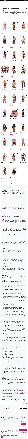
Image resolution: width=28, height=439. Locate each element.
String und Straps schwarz (13, 118)
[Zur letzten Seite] (16, 183)
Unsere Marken (10, 416)
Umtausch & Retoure (10, 417)
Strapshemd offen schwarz (4, 118)
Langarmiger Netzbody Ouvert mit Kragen (4, 31)
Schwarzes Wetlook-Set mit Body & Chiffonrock (13, 177)
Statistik (7, 437)
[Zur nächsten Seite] (15, 183)
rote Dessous (19, 292)
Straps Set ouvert (22, 60)
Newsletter (16, 419)
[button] (24, 2)
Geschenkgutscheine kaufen (3, 418)
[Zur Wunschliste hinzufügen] (8, 22)
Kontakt (16, 417)
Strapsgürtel (13, 261)
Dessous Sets (4, 220)
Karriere (2, 420)
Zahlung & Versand (10, 418)
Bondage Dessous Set (13, 162)
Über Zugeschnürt (3, 416)
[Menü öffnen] (1, 5)
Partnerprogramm (3, 419)
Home (19, 403)
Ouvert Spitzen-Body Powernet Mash (3, 89)
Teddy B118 (2, 60)
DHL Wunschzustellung (13, 437)
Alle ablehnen (23, 430)
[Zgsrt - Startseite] (5, 408)
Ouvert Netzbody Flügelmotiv (14, 60)
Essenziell (3, 437)
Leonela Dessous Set (12, 31)
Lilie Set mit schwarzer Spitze (14, 133)
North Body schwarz (22, 118)
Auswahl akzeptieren (23, 432)
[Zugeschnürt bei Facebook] (21, 408)
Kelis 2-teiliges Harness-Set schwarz (4, 104)
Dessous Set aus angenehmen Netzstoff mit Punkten (13, 104)
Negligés (12, 228)
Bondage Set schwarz (3, 147)
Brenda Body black (22, 147)
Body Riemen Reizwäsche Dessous (4, 133)
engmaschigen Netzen (22, 306)
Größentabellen (16, 418)
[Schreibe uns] (26, 408)
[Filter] (2, 437)
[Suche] (27, 5)
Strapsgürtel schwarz (22, 89)
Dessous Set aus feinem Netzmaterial (23, 162)
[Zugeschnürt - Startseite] (3, 3)
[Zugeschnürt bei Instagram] (24, 408)
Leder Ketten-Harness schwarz (13, 89)
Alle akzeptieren (23, 429)
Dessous (14, 7)
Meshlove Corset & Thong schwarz (23, 133)
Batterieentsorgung (10, 419)
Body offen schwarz (3, 162)
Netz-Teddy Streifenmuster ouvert (23, 31)
